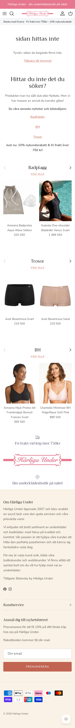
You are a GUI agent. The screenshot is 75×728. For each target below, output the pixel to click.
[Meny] (4, 13)
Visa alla (37, 174)
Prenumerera (37, 667)
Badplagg (37, 167)
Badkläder (37, 117)
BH (37, 127)
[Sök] (13, 13)
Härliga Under (20, 713)
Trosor (37, 137)
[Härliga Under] (37, 13)
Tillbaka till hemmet (37, 61)
